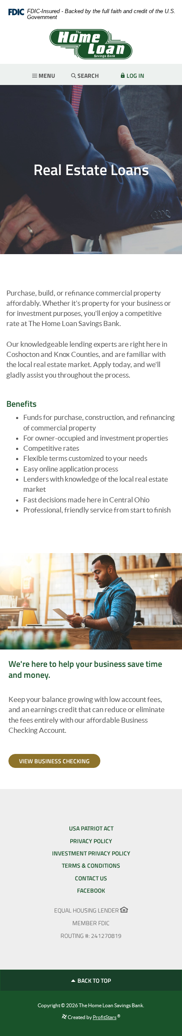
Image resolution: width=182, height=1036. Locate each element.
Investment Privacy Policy (91, 853)
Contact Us (91, 878)
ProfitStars (104, 1017)
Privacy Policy (91, 841)
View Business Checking (54, 761)
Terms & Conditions (91, 865)
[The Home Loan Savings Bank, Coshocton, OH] (91, 44)
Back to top (93, 980)
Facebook (91, 890)
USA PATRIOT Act (91, 828)
